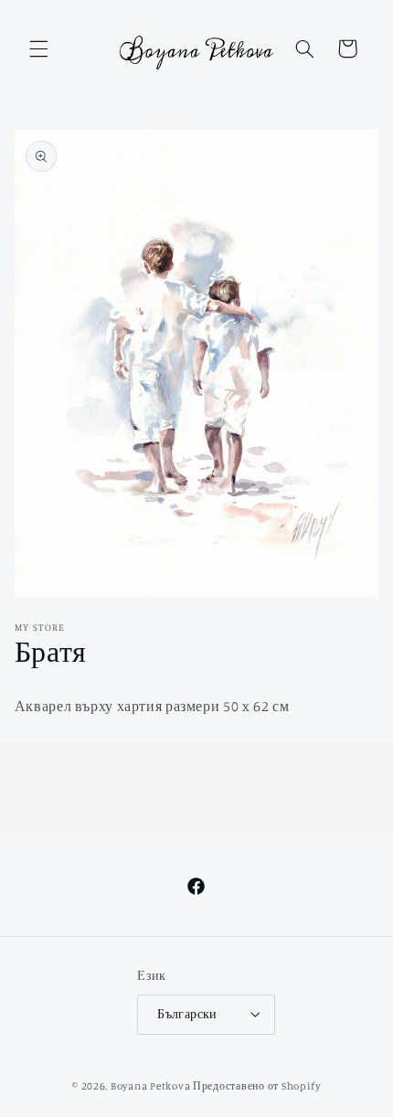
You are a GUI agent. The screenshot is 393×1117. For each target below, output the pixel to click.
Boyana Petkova (150, 1086)
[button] (38, 48)
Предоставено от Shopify (257, 1086)
